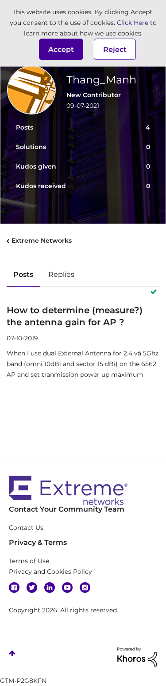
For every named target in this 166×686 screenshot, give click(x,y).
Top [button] (12, 653)
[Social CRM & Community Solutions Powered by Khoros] (137, 656)
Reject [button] (115, 49)
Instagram (85, 587)
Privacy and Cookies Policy (50, 572)
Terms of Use (29, 561)
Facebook (14, 587)
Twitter (32, 587)
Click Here (132, 23)
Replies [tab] (61, 274)
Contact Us (26, 528)
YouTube (67, 587)
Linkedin (49, 587)
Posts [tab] (23, 274)
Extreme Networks (42, 240)
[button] (61, 49)
